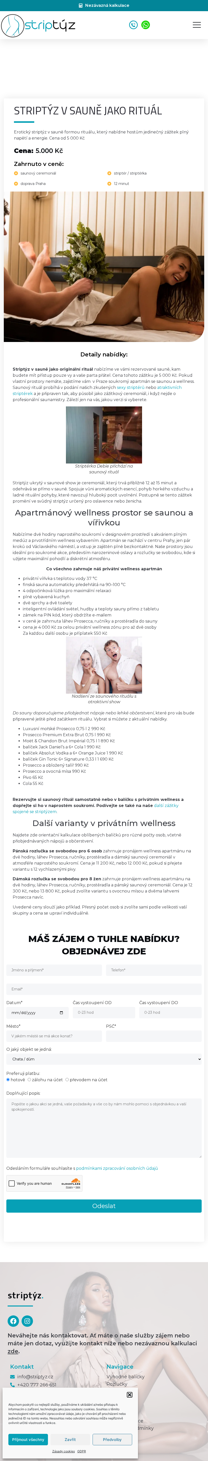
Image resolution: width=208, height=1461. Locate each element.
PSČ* (111, 1026)
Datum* (14, 1003)
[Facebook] (13, 1321)
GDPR (81, 1451)
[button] (129, 1394)
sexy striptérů (131, 387)
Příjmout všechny (28, 1439)
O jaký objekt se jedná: (29, 1049)
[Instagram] (27, 1321)
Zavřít (70, 1439)
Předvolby (112, 1439)
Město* (13, 1026)
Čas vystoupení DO (158, 1003)
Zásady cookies (63, 1451)
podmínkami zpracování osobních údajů (117, 1168)
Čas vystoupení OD (92, 1003)
